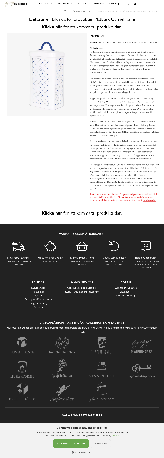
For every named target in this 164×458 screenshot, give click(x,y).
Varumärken (65, 4)
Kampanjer (115, 4)
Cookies (38, 307)
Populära (83, 4)
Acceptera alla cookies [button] (71, 443)
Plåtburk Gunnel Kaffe (114, 19)
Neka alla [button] (101, 443)
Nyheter (99, 4)
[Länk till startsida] (65, 11)
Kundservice (38, 287)
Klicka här (52, 27)
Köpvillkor (38, 291)
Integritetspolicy (38, 303)
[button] (82, 452)
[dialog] (82, 440)
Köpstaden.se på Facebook (82, 287)
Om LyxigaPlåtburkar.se (38, 299)
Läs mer (115, 435)
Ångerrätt (38, 295)
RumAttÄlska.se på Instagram (82, 291)
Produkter (46, 4)
